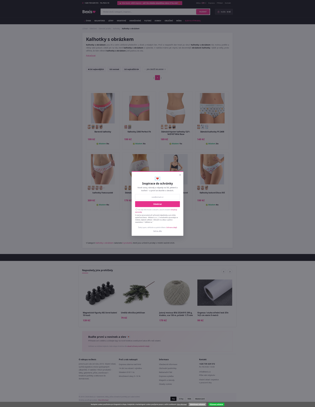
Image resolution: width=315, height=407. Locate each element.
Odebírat (157, 204)
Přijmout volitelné (216, 404)
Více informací (182, 404)
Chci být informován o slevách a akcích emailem (156, 211)
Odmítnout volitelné (197, 404)
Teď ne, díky (157, 231)
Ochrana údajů (171, 227)
